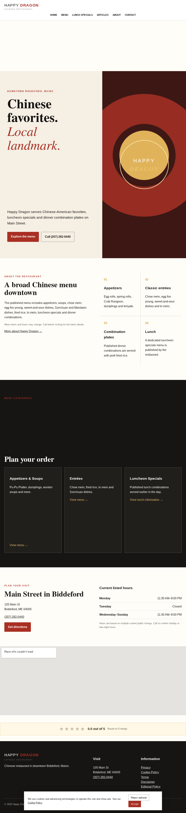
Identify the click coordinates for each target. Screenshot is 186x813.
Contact (130, 15)
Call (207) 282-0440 (58, 236)
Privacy (146, 767)
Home (53, 15)
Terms (145, 777)
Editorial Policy (150, 786)
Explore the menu (23, 236)
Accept (134, 804)
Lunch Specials (82, 15)
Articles (103, 15)
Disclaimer (148, 781)
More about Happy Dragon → (23, 331)
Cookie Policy (150, 772)
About (117, 15)
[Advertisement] (93, 45)
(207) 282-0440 (14, 616)
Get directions (17, 626)
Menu (64, 15)
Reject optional (139, 797)
